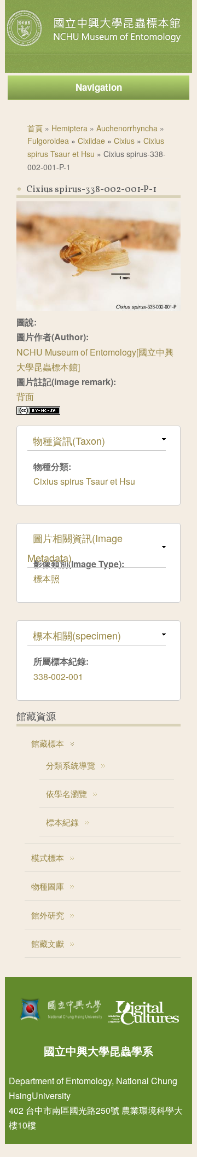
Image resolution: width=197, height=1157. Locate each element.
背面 (25, 396)
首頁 (35, 128)
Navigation (99, 87)
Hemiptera (69, 128)
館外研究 (47, 915)
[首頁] (95, 45)
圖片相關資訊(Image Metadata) (75, 548)
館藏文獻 (47, 943)
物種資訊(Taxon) (69, 440)
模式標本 (47, 857)
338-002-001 (58, 676)
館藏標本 (47, 743)
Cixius (124, 140)
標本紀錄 (62, 822)
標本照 (46, 578)
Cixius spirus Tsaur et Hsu (84, 481)
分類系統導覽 (70, 765)
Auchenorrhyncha (127, 128)
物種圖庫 (47, 886)
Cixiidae (91, 140)
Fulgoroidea (48, 140)
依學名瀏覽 (66, 793)
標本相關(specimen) (77, 635)
